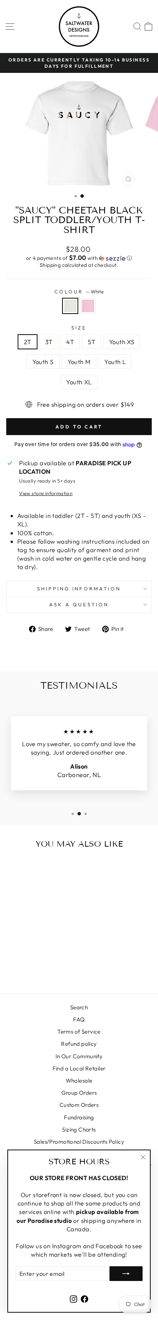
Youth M (79, 362)
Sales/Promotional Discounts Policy (79, 1141)
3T (49, 342)
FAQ (79, 1019)
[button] (79, 258)
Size (79, 328)
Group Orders (79, 1092)
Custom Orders (79, 1104)
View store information (45, 493)
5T (91, 342)
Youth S (43, 362)
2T (27, 342)
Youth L (115, 362)
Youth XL (78, 382)
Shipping (50, 265)
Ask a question (79, 604)
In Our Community (79, 1056)
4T (70, 342)
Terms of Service (79, 1031)
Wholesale (79, 1080)
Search (79, 1007)
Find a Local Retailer (79, 1068)
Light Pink (87, 306)
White (70, 306)
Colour (79, 291)
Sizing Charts (79, 1129)
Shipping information (79, 589)
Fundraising (79, 1117)
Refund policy (79, 1043)
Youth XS (121, 342)
